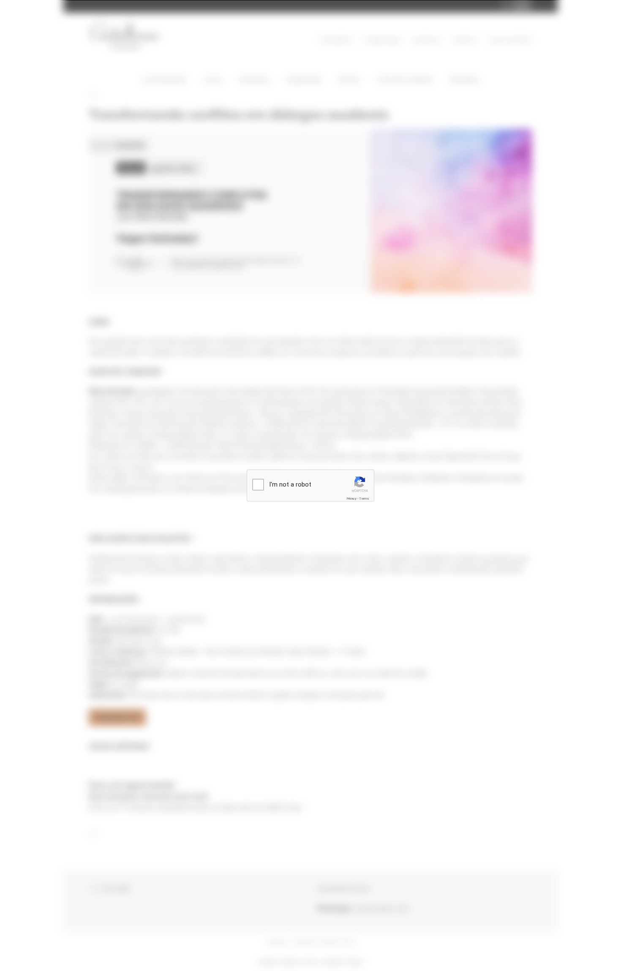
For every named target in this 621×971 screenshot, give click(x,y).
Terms (364, 498)
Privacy (351, 498)
